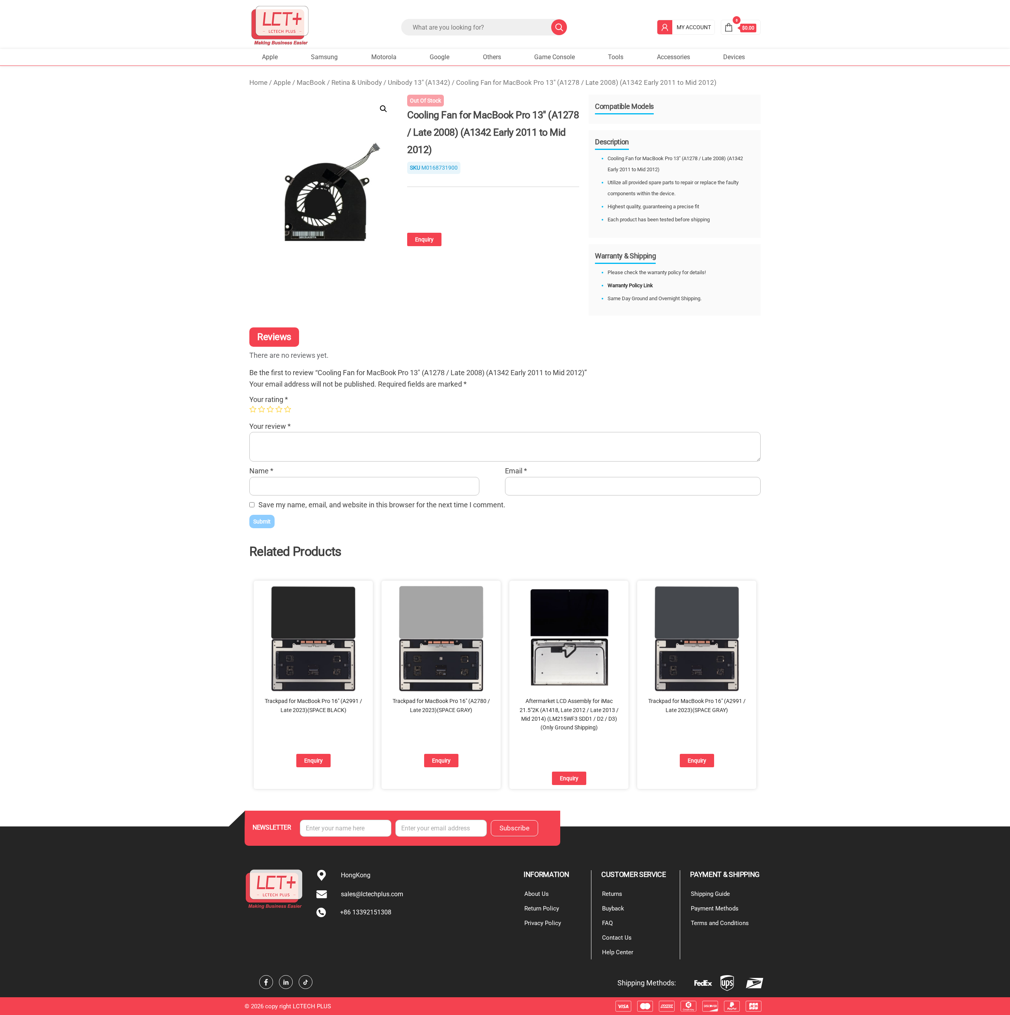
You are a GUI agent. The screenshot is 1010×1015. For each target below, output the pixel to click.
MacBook (311, 82)
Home (258, 82)
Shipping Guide (710, 893)
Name (261, 471)
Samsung (324, 57)
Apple (270, 57)
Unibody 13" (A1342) (419, 82)
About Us (536, 893)
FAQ (607, 923)
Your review (270, 426)
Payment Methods (715, 908)
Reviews (274, 336)
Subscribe (514, 828)
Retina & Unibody (356, 82)
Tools (615, 57)
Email (516, 471)
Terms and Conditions (720, 923)
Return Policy (541, 908)
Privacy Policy (542, 923)
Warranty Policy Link (630, 285)
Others (492, 57)
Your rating (268, 399)
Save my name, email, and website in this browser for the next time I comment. (381, 505)
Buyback (613, 908)
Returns (612, 893)
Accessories (673, 57)
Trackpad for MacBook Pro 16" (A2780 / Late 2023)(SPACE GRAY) (441, 705)
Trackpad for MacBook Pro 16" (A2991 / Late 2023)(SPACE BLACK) (313, 705)
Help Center (617, 952)
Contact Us (617, 937)
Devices (734, 57)
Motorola (384, 57)
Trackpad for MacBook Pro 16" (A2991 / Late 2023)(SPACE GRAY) (697, 705)
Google (439, 57)
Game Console (554, 57)
